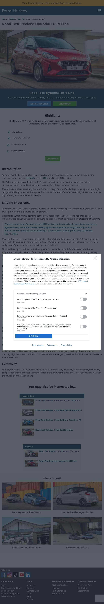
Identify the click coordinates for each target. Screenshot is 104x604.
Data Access (52, 345)
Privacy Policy (66, 345)
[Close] (95, 259)
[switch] (83, 299)
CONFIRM (33, 336)
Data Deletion (37, 345)
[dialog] (52, 302)
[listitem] (52, 293)
